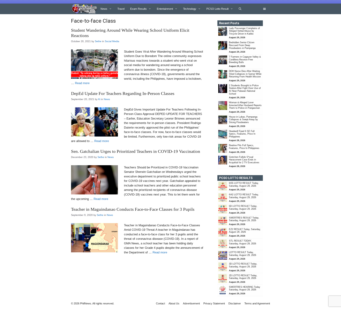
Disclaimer (234, 303)
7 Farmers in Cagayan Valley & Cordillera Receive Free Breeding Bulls (245, 59)
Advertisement (191, 303)
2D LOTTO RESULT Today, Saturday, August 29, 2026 (243, 277)
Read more (82, 83)
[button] (240, 9)
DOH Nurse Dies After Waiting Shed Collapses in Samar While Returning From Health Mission (245, 74)
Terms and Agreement (257, 303)
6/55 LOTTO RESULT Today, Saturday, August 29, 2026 (244, 184)
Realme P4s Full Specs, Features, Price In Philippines (244, 146)
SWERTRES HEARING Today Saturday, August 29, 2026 (244, 288)
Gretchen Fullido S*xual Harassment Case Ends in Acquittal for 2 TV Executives (244, 160)
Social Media (112, 41)
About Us (174, 303)
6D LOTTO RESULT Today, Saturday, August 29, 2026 (243, 207)
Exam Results (138, 8)
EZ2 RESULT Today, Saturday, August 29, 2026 (245, 230)
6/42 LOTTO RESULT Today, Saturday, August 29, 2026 (244, 196)
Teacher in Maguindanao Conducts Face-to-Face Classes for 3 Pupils (132, 209)
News (104, 8)
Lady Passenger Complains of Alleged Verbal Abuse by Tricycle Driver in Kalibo (244, 31)
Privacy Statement (214, 303)
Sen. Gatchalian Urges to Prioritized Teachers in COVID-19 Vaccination (135, 151)
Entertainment (165, 8)
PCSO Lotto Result (217, 8)
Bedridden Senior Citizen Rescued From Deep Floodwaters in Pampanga (242, 45)
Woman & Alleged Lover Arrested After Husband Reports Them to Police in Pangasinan (245, 105)
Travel (121, 8)
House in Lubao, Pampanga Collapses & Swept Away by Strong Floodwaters (243, 119)
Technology (189, 8)
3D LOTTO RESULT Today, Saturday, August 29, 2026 (243, 265)
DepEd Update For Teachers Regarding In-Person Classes (122, 93)
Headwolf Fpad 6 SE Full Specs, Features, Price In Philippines (242, 134)
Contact (160, 303)
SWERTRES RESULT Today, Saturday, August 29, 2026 (244, 219)
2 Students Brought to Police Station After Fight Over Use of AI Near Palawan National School (245, 89)
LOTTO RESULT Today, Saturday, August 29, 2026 (242, 253)
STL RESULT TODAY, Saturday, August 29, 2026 (242, 242)
